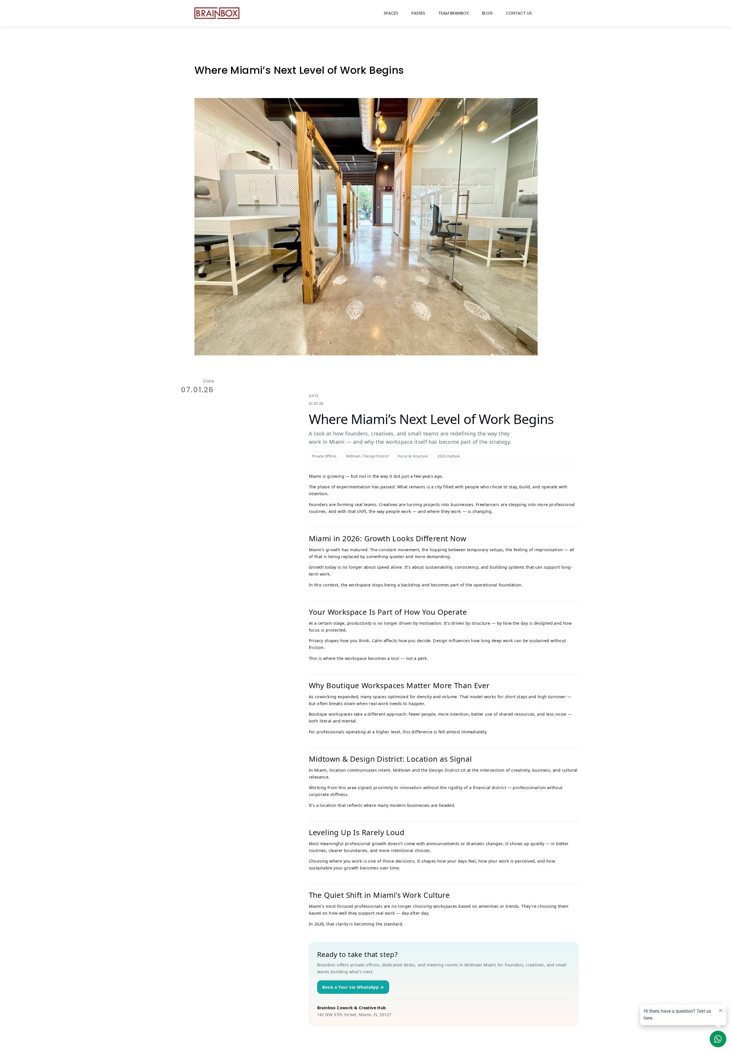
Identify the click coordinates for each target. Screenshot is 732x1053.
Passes (418, 13)
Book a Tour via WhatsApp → (353, 987)
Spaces (391, 13)
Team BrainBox (453, 13)
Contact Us (519, 13)
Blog (487, 13)
